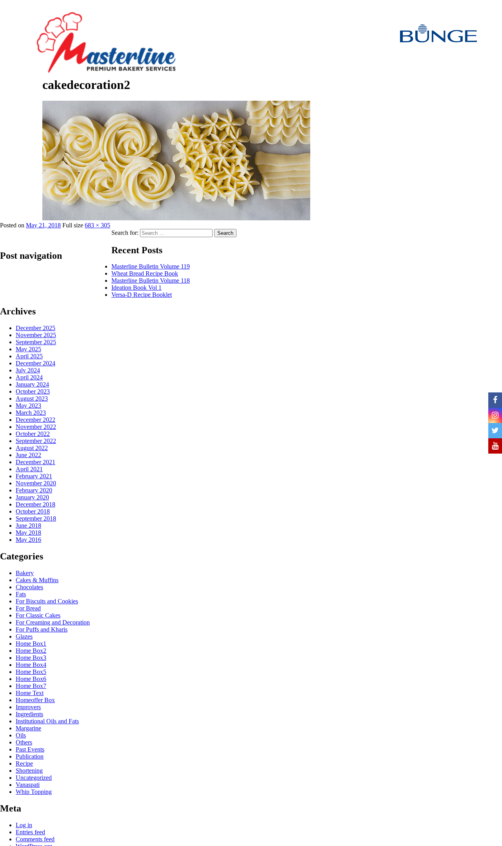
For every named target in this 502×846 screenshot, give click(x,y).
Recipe (24, 763)
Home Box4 (31, 664)
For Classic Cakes (38, 615)
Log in (24, 825)
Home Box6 (31, 678)
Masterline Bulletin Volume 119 (150, 266)
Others (24, 742)
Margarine (28, 728)
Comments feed (35, 839)
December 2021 (35, 462)
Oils (21, 735)
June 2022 (28, 455)
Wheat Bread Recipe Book (144, 273)
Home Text (30, 693)
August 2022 (32, 448)
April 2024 (29, 377)
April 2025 (29, 356)
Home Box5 (31, 671)
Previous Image (21, 99)
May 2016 (28, 539)
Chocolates (29, 587)
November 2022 (36, 426)
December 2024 (35, 363)
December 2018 (35, 504)
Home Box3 (31, 657)
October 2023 (33, 391)
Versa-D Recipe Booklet (141, 294)
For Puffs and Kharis (41, 629)
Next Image (17, 115)
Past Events (30, 749)
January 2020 (32, 497)
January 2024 (32, 384)
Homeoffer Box (35, 700)
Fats (21, 594)
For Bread (28, 608)
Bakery (25, 573)
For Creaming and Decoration (53, 622)
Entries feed (30, 832)
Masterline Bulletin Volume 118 (150, 280)
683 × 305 (97, 225)
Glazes (24, 636)
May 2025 (28, 349)
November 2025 (36, 335)
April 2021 (29, 469)
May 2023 (28, 405)
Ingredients (29, 714)
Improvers (28, 707)
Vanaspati (28, 784)
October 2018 (33, 511)
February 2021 (34, 476)
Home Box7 (31, 686)
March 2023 (31, 412)
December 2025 (35, 328)
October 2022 (33, 433)
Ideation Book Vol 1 (136, 287)
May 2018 (28, 532)
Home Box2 (31, 650)
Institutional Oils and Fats (47, 721)
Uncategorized (34, 777)
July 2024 (28, 370)
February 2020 (34, 490)
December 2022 (35, 419)
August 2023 (32, 398)
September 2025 (36, 342)
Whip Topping (34, 791)
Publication (30, 756)
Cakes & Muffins (37, 580)
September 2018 (36, 518)
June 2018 (28, 525)
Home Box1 (31, 643)
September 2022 (36, 441)
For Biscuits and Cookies (47, 601)
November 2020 (36, 483)
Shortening (29, 770)
